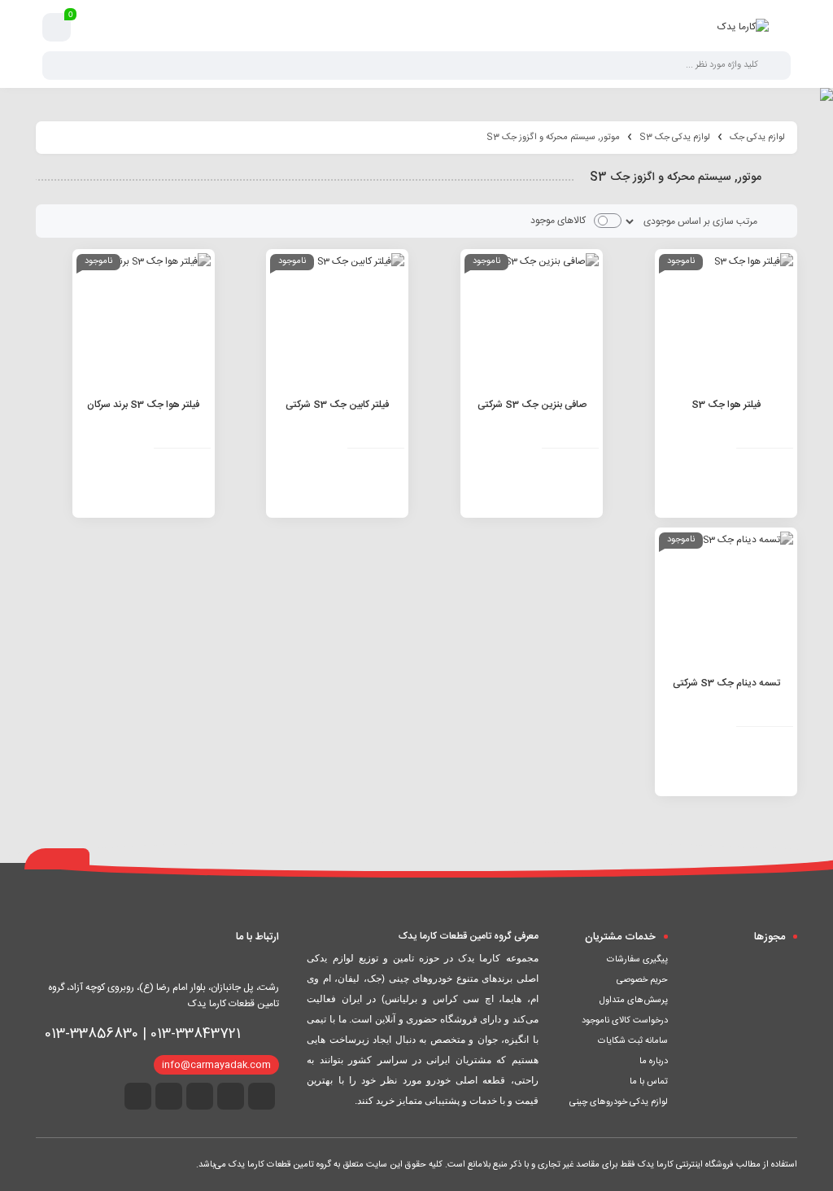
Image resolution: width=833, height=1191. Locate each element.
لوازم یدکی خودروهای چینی (618, 1102)
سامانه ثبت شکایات (633, 1041)
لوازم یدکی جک (757, 137)
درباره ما (653, 1061)
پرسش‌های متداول (634, 1000)
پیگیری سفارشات (637, 959)
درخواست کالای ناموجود (625, 1021)
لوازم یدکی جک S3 (674, 137)
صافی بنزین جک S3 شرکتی (532, 404)
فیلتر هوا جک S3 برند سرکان (143, 404)
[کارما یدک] (743, 27)
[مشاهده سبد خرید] (57, 28)
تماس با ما (649, 1082)
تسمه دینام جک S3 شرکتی (726, 683)
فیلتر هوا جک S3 (726, 404)
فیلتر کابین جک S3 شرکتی (337, 404)
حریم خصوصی (642, 980)
